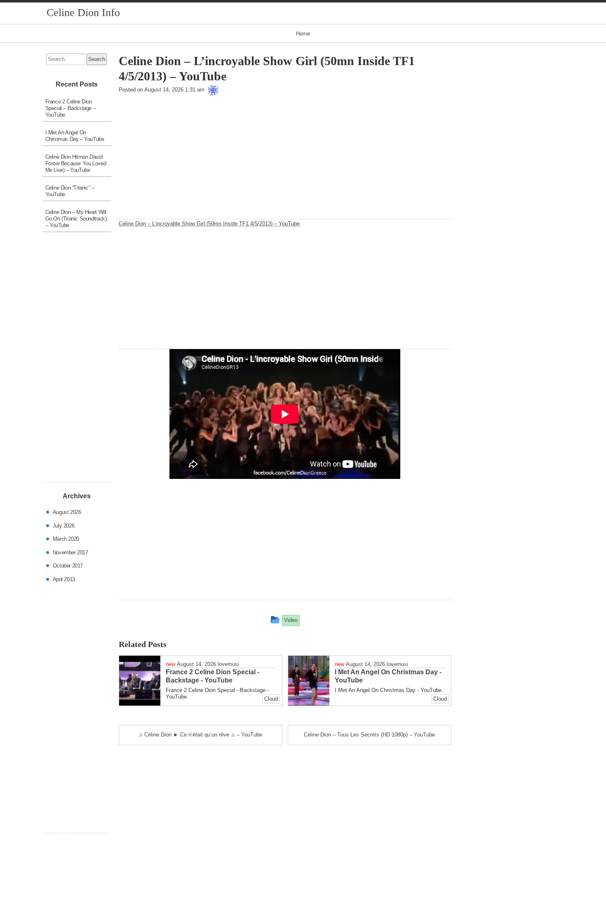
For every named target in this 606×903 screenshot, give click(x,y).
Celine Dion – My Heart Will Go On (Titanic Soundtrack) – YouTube (76, 218)
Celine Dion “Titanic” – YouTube (69, 191)
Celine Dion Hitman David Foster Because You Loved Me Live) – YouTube (75, 163)
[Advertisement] (285, 161)
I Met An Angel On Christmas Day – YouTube (74, 135)
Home (303, 33)
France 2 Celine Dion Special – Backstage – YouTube (70, 108)
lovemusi (228, 664)
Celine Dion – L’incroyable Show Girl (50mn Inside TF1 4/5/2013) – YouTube (209, 223)
